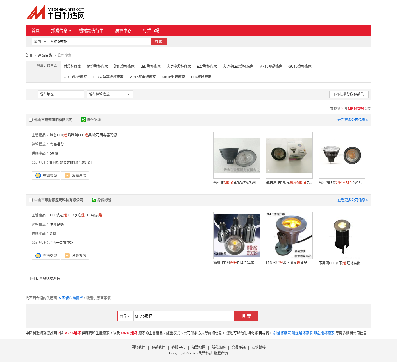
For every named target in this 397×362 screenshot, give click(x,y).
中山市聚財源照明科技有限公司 (58, 200)
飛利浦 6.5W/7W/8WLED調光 (236, 182)
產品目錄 (45, 55)
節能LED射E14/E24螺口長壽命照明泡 (236, 262)
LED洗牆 (58, 215)
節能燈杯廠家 (124, 66)
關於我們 (138, 347)
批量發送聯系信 (351, 94)
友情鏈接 (259, 347)
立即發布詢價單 (70, 297)
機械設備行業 (91, 30)
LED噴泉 (93, 215)
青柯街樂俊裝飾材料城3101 (70, 162)
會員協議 (239, 347)
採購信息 (59, 30)
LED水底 (76, 215)
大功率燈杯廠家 (179, 66)
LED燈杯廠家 (150, 66)
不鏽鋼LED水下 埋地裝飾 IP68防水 (342, 263)
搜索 (158, 41)
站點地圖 (198, 347)
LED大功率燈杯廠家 (108, 76)
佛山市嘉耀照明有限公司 (53, 119)
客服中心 (178, 347)
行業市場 (151, 30)
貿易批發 (57, 144)
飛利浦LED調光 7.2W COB (289, 182)
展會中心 (123, 30)
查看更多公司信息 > (352, 119)
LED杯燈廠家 (201, 76)
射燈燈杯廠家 (97, 66)
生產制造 (57, 224)
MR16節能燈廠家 (142, 76)
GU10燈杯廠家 (300, 66)
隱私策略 (219, 347)
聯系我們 (158, 347)
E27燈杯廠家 (207, 66)
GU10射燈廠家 (75, 76)
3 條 (53, 233)
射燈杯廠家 (72, 66)
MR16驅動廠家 (270, 66)
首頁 (35, 30)
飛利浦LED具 (80, 134)
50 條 (54, 153)
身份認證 (94, 119)
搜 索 (246, 316)
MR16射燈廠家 (173, 76)
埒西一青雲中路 (61, 242)
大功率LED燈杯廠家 (238, 66)
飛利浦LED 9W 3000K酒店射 (342, 182)
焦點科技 (205, 353)
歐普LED (58, 134)
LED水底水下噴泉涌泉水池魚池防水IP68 (289, 262)
